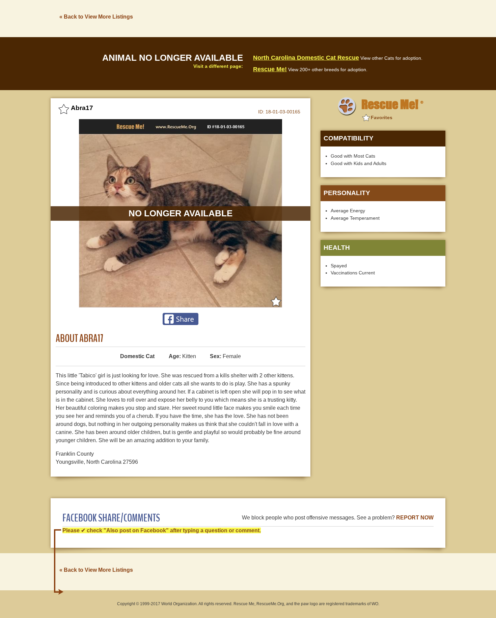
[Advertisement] (322, 18)
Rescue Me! (270, 69)
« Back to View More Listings (96, 17)
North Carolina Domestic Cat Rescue (306, 57)
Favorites (381, 117)
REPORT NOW (415, 517)
